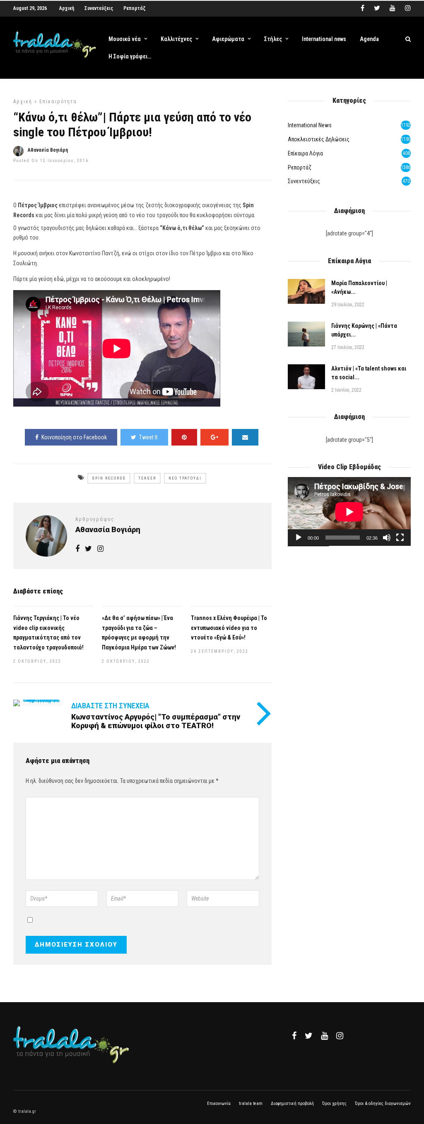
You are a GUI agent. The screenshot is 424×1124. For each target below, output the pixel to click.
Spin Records (109, 478)
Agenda (369, 39)
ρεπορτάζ (299, 167)
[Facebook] (294, 1035)
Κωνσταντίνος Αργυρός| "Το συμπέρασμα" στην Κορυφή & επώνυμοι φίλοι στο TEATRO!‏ (155, 721)
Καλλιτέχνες (176, 39)
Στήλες (273, 39)
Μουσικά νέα (124, 39)
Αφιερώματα (228, 39)
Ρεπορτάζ (134, 8)
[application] (349, 511)
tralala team (251, 1103)
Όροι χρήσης (334, 1103)
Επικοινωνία (219, 1103)
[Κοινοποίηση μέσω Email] (245, 437)
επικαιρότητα (58, 101)
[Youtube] (392, 8)
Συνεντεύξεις (98, 8)
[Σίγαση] (387, 537)
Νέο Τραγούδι (185, 478)
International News (310, 125)
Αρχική (66, 8)
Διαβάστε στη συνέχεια (110, 705)
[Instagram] (408, 8)
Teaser (147, 478)
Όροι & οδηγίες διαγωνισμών (383, 1103)
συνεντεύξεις (304, 181)
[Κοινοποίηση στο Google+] (214, 437)
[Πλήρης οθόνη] (400, 537)
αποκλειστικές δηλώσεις (318, 139)
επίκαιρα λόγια (305, 153)
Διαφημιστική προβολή (292, 1103)
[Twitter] (309, 1035)
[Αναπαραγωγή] (298, 537)
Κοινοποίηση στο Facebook (74, 437)
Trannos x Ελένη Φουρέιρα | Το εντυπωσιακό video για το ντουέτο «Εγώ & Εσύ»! (229, 628)
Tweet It (148, 437)
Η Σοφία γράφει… (129, 56)
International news (324, 39)
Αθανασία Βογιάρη (48, 150)
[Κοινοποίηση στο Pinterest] (184, 437)
